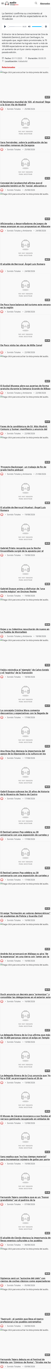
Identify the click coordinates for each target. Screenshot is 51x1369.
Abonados (45, 3)
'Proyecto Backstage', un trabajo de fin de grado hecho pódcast (23, 468)
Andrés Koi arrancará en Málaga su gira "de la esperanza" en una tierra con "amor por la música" (24, 955)
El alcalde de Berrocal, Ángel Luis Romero (22, 264)
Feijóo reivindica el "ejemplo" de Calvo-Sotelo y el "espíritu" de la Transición (24, 671)
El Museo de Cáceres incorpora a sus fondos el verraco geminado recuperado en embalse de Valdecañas (25, 1118)
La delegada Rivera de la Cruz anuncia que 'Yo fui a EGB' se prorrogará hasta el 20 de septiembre (25, 1077)
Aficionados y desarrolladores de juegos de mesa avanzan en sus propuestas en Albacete (25, 225)
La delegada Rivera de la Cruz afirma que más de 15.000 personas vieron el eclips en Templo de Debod (25, 1036)
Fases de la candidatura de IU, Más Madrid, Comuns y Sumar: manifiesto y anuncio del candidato (24, 428)
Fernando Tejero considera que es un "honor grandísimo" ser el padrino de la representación (24, 1199)
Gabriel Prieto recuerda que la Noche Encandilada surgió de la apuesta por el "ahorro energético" (21, 550)
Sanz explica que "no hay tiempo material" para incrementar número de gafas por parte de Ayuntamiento (25, 1158)
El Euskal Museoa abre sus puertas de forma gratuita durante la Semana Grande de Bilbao (25, 387)
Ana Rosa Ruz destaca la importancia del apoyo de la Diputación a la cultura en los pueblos (23, 753)
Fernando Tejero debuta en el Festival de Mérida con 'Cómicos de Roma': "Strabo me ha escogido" (25, 1361)
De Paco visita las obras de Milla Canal (21, 345)
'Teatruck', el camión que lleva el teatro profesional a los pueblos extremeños (21, 1320)
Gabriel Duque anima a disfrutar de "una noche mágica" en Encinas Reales (22, 590)
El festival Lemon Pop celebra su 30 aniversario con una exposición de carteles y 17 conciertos (24, 834)
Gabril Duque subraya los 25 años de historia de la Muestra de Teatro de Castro (24, 793)
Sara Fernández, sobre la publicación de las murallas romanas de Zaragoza (23, 144)
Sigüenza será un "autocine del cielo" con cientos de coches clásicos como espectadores (25, 1280)
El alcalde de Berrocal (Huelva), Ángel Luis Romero (23, 509)
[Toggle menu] (2, 3)
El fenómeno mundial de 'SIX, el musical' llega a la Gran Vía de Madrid (25, 103)
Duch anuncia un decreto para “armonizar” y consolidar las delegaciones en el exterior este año (25, 996)
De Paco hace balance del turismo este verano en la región (25, 306)
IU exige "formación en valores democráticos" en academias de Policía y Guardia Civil (25, 915)
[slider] (15, 26)
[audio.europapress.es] (14, 3)
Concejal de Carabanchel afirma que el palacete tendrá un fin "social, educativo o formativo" (23, 184)
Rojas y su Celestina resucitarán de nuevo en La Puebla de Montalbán (24, 630)
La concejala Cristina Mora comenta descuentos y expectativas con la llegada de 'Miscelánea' (24, 712)
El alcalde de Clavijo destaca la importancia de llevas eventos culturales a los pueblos (25, 1239)
